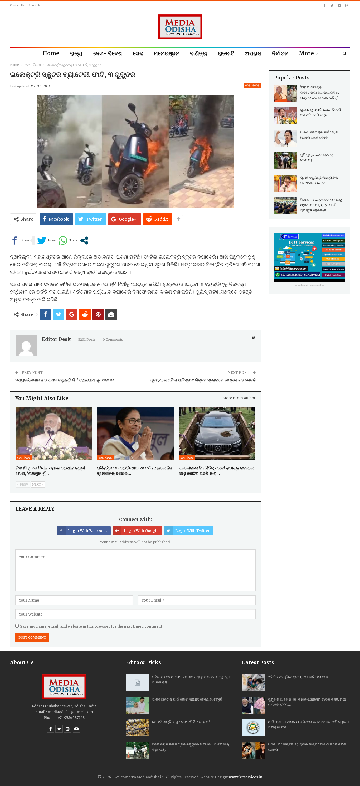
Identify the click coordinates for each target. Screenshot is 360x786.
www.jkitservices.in (245, 777)
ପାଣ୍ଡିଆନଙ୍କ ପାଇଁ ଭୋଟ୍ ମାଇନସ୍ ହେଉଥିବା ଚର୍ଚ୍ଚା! (187, 699)
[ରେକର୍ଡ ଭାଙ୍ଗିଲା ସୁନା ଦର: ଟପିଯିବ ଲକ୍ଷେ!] (137, 727)
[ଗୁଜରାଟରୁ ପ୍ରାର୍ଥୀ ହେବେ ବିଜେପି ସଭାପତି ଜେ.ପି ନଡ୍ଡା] (285, 115)
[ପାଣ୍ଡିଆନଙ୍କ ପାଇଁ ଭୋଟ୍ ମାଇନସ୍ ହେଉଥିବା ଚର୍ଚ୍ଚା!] (137, 705)
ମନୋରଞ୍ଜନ (166, 53)
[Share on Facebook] (19, 240)
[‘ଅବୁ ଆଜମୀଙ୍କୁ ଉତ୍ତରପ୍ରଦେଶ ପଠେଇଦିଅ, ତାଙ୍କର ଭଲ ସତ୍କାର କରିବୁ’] (285, 93)
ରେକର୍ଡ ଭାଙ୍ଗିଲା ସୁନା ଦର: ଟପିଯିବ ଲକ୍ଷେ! (181, 722)
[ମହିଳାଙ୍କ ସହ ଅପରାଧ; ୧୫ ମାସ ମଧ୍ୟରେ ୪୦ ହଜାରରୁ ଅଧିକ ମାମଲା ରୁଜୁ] (137, 682)
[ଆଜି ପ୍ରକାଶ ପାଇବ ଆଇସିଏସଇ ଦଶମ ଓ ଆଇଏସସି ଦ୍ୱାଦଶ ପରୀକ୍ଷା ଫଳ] (253, 727)
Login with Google (141, 530)
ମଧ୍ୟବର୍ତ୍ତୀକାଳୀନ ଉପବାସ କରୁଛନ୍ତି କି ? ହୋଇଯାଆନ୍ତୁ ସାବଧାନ (64, 379)
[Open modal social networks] (84, 240)
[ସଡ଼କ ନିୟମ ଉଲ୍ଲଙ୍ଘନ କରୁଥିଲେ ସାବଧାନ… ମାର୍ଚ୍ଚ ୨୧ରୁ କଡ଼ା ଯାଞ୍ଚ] (137, 750)
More (306, 53)
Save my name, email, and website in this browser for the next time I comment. (91, 626)
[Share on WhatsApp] (67, 240)
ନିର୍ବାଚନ (280, 53)
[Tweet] (46, 240)
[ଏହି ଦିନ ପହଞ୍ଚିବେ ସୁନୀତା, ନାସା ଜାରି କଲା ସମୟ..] (253, 682)
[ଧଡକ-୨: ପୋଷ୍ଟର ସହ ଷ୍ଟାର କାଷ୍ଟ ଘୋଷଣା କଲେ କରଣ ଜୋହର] (253, 750)
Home (51, 53)
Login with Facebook (87, 530)
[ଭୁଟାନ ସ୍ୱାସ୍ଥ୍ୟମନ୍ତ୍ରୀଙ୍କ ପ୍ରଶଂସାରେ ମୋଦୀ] (285, 183)
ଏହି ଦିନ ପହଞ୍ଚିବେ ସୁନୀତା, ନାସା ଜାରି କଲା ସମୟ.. (299, 677)
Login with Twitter (192, 530)
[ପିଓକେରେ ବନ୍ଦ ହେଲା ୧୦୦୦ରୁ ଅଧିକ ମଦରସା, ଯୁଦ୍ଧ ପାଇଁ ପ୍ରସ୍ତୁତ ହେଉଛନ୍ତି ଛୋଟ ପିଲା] (285, 205)
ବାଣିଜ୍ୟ (198, 53)
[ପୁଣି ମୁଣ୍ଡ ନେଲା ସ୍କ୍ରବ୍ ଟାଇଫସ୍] (285, 160)
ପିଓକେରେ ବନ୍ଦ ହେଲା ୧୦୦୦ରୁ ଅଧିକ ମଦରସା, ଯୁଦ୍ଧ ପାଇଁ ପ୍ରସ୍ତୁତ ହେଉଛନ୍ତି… (321, 205)
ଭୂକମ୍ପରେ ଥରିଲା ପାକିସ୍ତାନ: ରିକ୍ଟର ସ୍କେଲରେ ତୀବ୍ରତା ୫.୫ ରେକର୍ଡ (203, 379)
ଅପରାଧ (253, 53)
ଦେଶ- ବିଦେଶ (107, 53)
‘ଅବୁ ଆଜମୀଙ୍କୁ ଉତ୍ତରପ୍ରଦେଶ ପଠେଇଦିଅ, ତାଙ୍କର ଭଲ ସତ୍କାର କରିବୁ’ (319, 92)
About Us (35, 5)
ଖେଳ (138, 53)
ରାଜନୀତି (226, 53)
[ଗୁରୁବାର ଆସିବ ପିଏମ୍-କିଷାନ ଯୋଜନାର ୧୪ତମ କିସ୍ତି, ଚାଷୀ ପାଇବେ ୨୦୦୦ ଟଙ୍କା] (253, 705)
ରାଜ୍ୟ (76, 53)
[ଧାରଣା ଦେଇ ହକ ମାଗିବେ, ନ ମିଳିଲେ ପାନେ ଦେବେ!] (285, 138)
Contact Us (17, 5)
